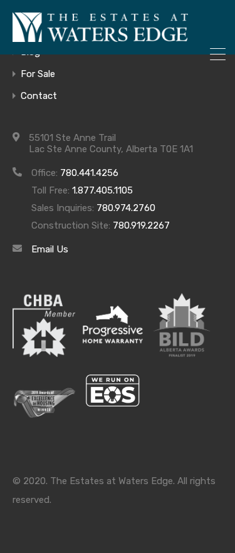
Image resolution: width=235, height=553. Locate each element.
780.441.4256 (89, 172)
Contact (39, 96)
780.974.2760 (126, 208)
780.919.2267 (141, 225)
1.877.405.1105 (102, 190)
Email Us (49, 249)
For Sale (38, 74)
